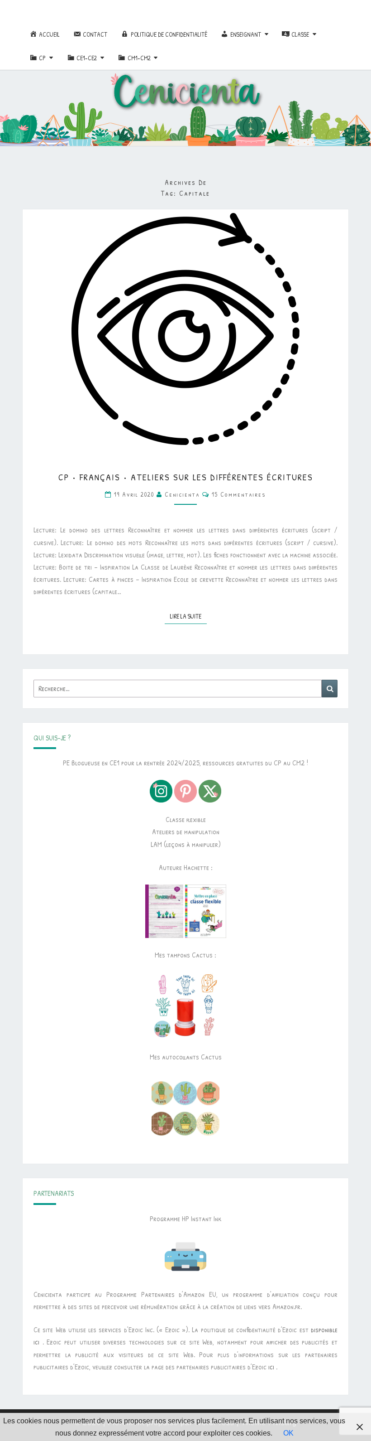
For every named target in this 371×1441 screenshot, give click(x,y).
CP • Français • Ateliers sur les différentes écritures (185, 477)
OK (288, 1433)
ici (271, 1367)
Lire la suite (188, 615)
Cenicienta (182, 494)
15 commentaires (239, 494)
